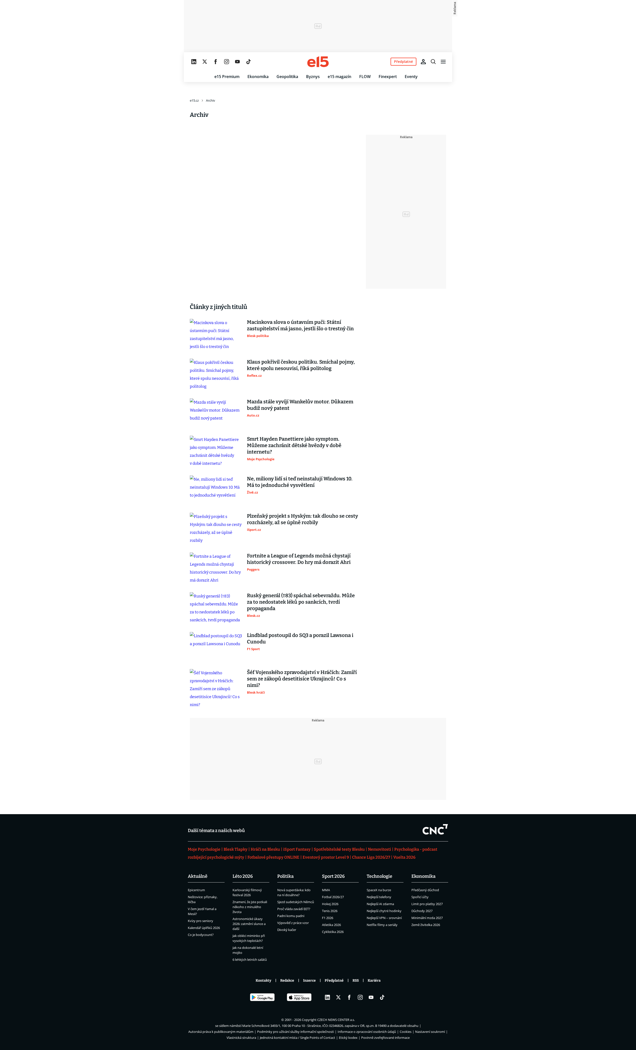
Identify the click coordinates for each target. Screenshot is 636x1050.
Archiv (210, 100)
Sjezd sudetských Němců (295, 902)
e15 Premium (226, 76)
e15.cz (194, 100)
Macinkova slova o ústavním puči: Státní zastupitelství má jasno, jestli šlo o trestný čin (300, 325)
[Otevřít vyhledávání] (433, 62)
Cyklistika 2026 (333, 931)
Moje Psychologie (204, 849)
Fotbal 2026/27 (333, 897)
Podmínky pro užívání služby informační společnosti (295, 1031)
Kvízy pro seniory (200, 921)
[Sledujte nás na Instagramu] (227, 62)
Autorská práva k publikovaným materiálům (220, 1031)
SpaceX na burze (379, 890)
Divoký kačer (286, 929)
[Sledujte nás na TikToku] (248, 62)
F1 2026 (327, 918)
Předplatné (334, 980)
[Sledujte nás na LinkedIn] (194, 62)
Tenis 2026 (329, 911)
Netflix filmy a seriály (382, 925)
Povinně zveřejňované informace (385, 1037)
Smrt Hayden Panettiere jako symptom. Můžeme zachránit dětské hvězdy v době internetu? (294, 445)
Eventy (411, 76)
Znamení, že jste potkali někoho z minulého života (250, 907)
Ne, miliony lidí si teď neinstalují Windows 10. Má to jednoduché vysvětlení (300, 482)
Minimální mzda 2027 (427, 918)
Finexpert (388, 76)
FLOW (365, 76)
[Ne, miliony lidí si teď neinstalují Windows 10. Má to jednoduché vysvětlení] (216, 490)
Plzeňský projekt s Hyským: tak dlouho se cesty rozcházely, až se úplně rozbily (302, 519)
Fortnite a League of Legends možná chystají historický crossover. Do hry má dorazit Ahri (299, 559)
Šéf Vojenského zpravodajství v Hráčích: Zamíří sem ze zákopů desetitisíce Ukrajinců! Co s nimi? (302, 678)
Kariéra (374, 980)
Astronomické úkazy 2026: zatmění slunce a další (249, 924)
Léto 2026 (243, 876)
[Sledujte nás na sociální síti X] (205, 62)
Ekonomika (258, 76)
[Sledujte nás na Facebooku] (216, 62)
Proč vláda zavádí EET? (293, 909)
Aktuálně (197, 876)
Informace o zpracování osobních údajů (367, 1031)
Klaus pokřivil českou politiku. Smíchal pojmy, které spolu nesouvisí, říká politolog (301, 365)
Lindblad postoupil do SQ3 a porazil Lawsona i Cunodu (300, 638)
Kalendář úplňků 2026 (204, 927)
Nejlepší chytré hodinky (384, 911)
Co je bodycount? (201, 934)
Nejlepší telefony (379, 897)
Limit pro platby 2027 (427, 904)
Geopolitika (287, 76)
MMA (326, 890)
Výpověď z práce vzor (293, 923)
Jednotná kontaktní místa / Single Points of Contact (297, 1037)
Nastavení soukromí (430, 1031)
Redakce (287, 980)
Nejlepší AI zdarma (380, 904)
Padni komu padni (290, 916)
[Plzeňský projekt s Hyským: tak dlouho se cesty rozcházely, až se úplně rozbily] (216, 529)
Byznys (313, 76)
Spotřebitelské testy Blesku (339, 849)
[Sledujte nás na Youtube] (237, 62)
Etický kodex (348, 1037)
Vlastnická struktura (241, 1037)
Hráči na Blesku (265, 849)
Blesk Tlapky (235, 849)
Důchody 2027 (422, 911)
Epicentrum (196, 890)
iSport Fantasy (297, 849)
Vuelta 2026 (404, 857)
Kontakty (263, 980)
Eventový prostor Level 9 (326, 857)
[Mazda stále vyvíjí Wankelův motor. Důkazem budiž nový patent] (216, 413)
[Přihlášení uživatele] (423, 62)
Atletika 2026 (331, 925)
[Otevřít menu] (443, 62)
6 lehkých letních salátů (250, 959)
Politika (285, 876)
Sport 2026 (333, 876)
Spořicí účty (420, 897)
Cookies (405, 1031)
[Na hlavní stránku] (318, 61)
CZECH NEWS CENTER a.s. (336, 1019)
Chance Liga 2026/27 (371, 857)
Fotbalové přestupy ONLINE (273, 857)
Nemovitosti (379, 849)
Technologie (379, 876)
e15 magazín (339, 76)
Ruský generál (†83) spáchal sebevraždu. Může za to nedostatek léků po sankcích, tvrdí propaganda (301, 601)
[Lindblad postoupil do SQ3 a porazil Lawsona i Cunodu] (216, 646)
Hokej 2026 (330, 904)
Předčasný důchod (425, 890)
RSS (356, 980)
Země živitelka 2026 (425, 925)
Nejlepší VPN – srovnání (384, 918)
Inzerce (309, 980)
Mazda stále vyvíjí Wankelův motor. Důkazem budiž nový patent (300, 405)
